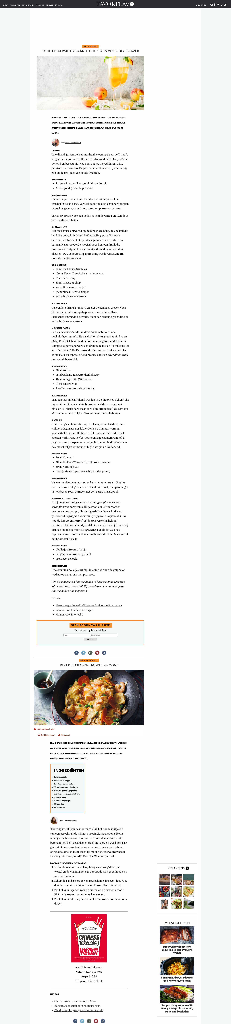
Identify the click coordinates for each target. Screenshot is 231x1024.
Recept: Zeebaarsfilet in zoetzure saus (77, 1005)
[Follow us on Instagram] (90, 653)
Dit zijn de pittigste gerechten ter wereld (78, 1010)
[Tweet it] (83, 653)
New (5, 5)
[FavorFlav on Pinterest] (225, 5)
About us (201, 5)
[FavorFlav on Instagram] (218, 5)
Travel (49, 5)
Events (59, 5)
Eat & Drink (28, 5)
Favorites (15, 5)
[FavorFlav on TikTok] (221, 5)
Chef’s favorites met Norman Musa (75, 1001)
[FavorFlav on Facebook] (214, 5)
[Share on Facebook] (76, 653)
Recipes (40, 5)
